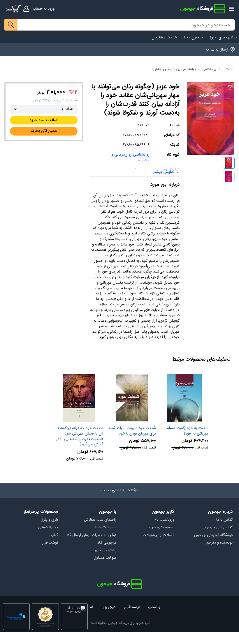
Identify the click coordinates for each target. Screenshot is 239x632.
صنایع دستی (48, 527)
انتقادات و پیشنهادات (158, 535)
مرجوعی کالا (107, 543)
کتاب (226, 69)
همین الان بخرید (44, 131)
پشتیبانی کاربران (103, 550)
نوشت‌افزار (50, 543)
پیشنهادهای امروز (223, 37)
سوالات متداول (105, 558)
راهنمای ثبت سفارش (100, 520)
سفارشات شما (105, 527)
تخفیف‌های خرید (161, 527)
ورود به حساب (44, 9)
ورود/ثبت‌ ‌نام (164, 520)
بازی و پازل (49, 520)
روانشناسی (209, 69)
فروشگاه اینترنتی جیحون (213, 535)
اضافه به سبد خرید (43, 120)
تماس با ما (224, 520)
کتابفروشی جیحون (218, 527)
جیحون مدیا (193, 37)
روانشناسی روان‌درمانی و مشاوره (174, 69)
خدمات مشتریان (164, 37)
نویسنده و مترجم (219, 543)
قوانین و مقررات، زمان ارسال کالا (91, 535)
